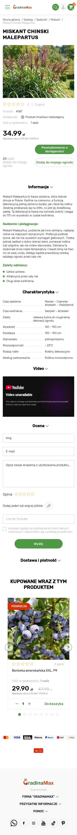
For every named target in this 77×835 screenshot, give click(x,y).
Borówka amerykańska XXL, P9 (34, 670)
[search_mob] (55, 7)
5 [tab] (41, 714)
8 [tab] (57, 714)
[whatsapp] (13, 823)
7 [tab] (52, 714)
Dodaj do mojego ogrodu (54, 162)
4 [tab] (35, 714)
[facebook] (23, 823)
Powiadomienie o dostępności (54, 149)
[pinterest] (63, 823)
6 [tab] (46, 714)
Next (68, 647)
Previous (9, 647)
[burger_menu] (7, 7)
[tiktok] (53, 823)
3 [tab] (30, 714)
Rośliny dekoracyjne (57, 351)
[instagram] (33, 823)
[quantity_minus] (17, 703)
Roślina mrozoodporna (59, 358)
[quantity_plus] (29, 703)
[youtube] (43, 823)
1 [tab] (19, 714)
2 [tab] (25, 714)
